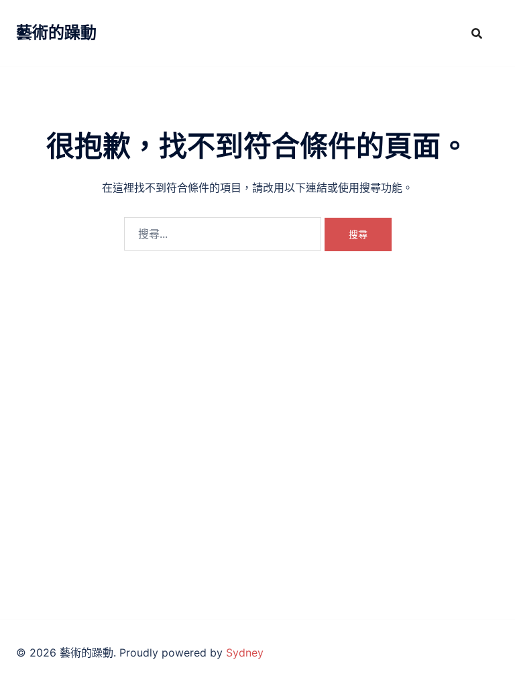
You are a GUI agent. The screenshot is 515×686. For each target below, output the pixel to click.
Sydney (245, 652)
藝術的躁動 (56, 32)
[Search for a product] (476, 33)
